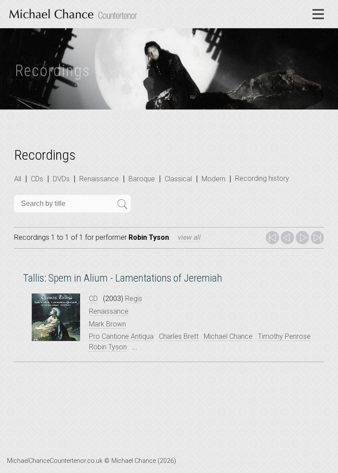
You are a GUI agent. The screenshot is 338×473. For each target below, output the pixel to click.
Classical (178, 179)
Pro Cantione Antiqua (121, 336)
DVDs (61, 179)
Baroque (142, 179)
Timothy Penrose (284, 336)
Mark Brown (107, 324)
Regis (133, 298)
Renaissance (99, 179)
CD (93, 298)
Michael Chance (228, 336)
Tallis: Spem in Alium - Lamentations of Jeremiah (122, 278)
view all (189, 237)
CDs (37, 179)
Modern (213, 179)
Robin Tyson (108, 347)
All (17, 179)
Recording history (262, 178)
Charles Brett (178, 336)
